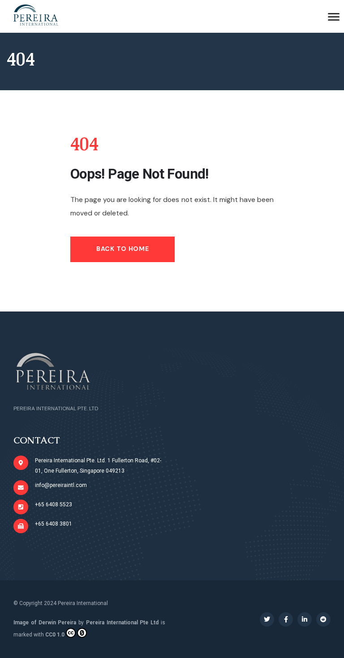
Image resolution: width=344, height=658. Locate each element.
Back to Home (122, 249)
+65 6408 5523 (53, 504)
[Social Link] (267, 619)
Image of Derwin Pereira (44, 622)
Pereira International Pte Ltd (122, 622)
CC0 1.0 (54, 635)
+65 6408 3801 (53, 524)
